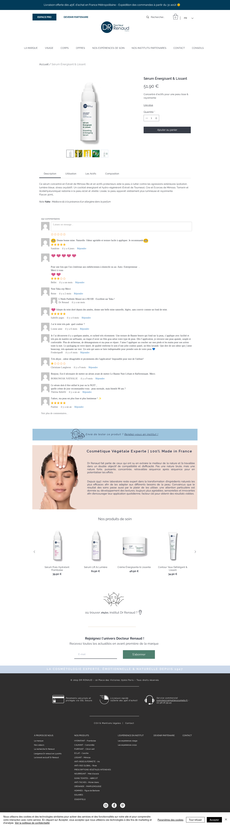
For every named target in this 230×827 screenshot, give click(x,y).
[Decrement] (146, 118)
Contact (129, 723)
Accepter (214, 819)
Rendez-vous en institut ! (141, 434)
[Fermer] (226, 819)
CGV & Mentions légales (107, 723)
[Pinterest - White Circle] (122, 805)
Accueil (43, 64)
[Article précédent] (34, 552)
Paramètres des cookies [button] (170, 819)
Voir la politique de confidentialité (32, 822)
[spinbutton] (151, 118)
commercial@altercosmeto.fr (172, 700)
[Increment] (156, 118)
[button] (175, 17)
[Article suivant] (195, 552)
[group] (114, 551)
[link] (50, 173)
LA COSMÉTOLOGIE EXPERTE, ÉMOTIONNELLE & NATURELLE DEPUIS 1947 (115, 669)
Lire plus (148, 105)
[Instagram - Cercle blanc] (105, 805)
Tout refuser (195, 819)
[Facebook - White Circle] (114, 805)
